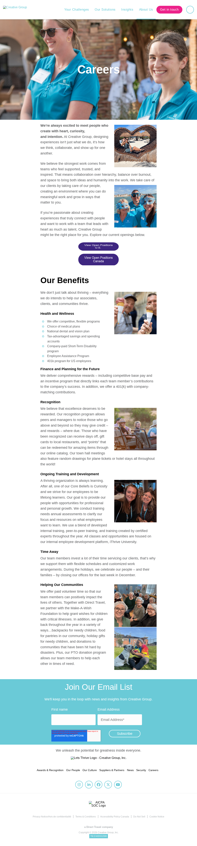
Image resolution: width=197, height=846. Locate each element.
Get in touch (169, 9)
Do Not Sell (139, 816)
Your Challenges (76, 9)
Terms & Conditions (85, 816)
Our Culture (90, 770)
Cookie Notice (156, 816)
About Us (146, 9)
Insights (127, 9)
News (130, 770)
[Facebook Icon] (98, 784)
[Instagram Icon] (79, 784)
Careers (153, 770)
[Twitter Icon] (108, 784)
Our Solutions (105, 9)
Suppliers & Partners (111, 770)
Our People (73, 770)
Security (141, 770)
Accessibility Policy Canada (114, 816)
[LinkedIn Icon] (89, 784)
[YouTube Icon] (118, 784)
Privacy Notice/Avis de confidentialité (52, 816)
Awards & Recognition (50, 770)
